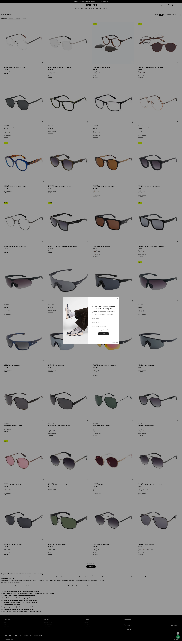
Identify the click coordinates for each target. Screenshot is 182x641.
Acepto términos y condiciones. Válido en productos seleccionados (104, 330)
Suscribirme (103, 334)
